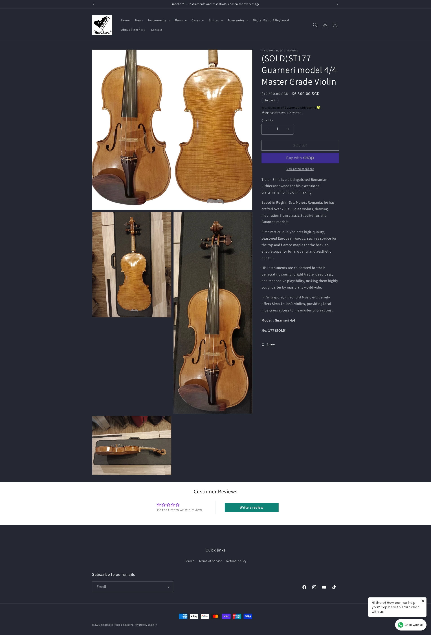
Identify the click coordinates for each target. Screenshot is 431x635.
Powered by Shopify (145, 624)
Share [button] (271, 344)
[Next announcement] (337, 4)
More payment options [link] (300, 168)
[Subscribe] (168, 587)
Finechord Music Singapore (117, 624)
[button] (158, 20)
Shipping (267, 112)
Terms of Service (210, 561)
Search (190, 561)
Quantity (267, 120)
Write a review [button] (251, 507)
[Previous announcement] (94, 4)
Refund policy (236, 561)
